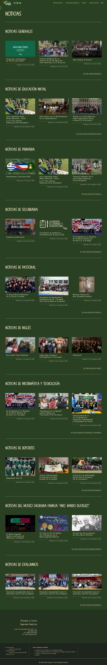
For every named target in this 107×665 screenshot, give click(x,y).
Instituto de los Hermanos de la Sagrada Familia (49, 650)
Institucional (57, 3)
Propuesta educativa (72, 3)
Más (102, 3)
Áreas (84, 3)
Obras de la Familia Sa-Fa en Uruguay (46, 653)
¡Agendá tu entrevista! (15, 649)
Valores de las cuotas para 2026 (18, 652)
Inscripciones (94, 3)
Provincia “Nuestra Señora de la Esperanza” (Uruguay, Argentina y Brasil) (55, 651)
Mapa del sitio (10, 654)
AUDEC (37, 655)
